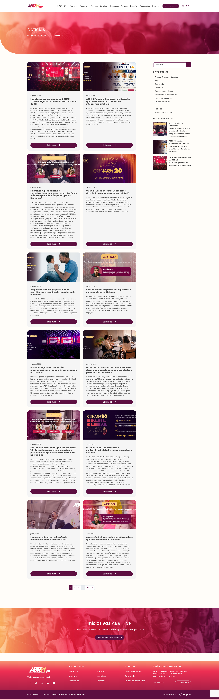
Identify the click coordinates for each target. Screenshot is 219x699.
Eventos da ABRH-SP (163, 98)
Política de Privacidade (135, 681)
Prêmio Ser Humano (163, 112)
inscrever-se (182, 683)
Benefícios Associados (140, 6)
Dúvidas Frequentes (133, 671)
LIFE (156, 105)
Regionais (84, 6)
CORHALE (159, 87)
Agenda (73, 6)
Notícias (124, 6)
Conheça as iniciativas (108, 637)
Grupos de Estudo (162, 101)
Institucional (76, 666)
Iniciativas (114, 6)
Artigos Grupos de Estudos (166, 77)
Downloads (130, 676)
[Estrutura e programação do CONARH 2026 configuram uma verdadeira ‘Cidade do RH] (160, 163)
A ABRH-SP (61, 6)
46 (88, 587)
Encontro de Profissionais (166, 94)
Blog (157, 80)
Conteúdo (159, 84)
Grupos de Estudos (98, 6)
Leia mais (52, 145)
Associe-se (169, 6)
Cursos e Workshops (164, 91)
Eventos (100, 671)
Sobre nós (73, 671)
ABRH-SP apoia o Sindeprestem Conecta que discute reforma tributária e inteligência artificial (179, 146)
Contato (155, 6)
